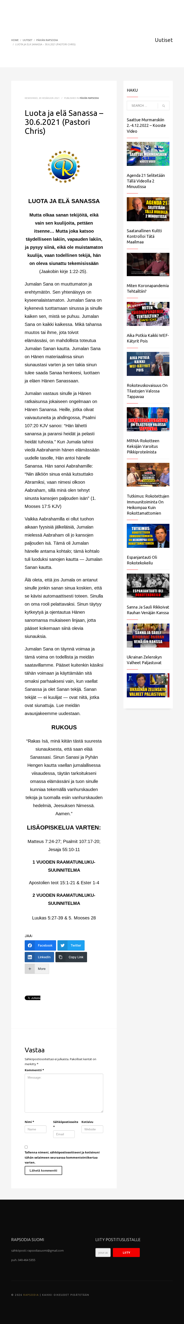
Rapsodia (31, 1295)
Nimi (29, 1122)
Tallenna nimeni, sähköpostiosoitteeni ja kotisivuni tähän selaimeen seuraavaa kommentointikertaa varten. (62, 1157)
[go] (163, 106)
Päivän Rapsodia (89, 98)
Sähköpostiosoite (64, 1124)
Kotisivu (87, 1122)
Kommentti (34, 1070)
